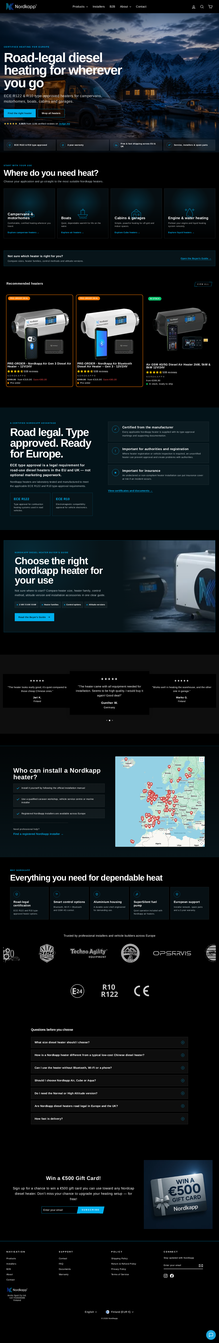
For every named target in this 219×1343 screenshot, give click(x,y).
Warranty (63, 1274)
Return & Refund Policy (123, 1264)
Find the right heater (20, 113)
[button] (15, 371)
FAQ (61, 1264)
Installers (99, 6)
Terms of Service (120, 1274)
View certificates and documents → (130, 490)
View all (203, 284)
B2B (112, 6)
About (124, 6)
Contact (141, 6)
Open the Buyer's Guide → (196, 258)
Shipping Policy (119, 1258)
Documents (65, 1269)
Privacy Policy (118, 1269)
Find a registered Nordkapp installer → (38, 834)
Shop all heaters (51, 113)
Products (79, 6)
